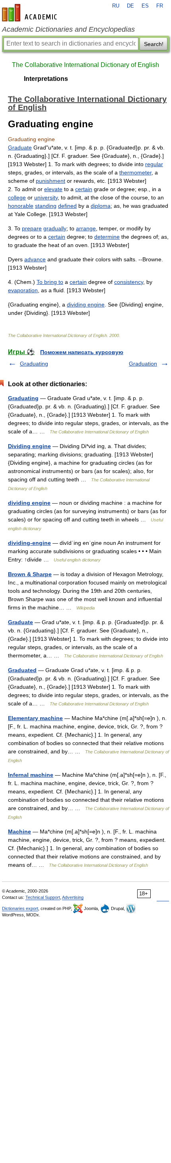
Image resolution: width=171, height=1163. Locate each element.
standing (45, 206)
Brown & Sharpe (30, 574)
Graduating (34, 363)
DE (130, 6)
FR (159, 6)
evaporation (23, 290)
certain (83, 189)
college (17, 197)
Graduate (20, 147)
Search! (153, 44)
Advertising (73, 897)
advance (35, 259)
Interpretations (46, 78)
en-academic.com (30, 12)
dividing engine (86, 304)
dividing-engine (29, 543)
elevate (53, 189)
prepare (32, 228)
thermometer (135, 172)
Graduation (143, 363)
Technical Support (42, 897)
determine (107, 237)
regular (154, 164)
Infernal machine (30, 775)
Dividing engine (29, 446)
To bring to (50, 282)
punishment (50, 181)
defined (67, 206)
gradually (54, 228)
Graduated (22, 670)
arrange (86, 228)
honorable (20, 206)
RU (115, 6)
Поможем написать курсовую (81, 352)
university (46, 197)
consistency (128, 282)
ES (145, 6)
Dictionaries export (20, 908)
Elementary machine (35, 718)
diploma (101, 206)
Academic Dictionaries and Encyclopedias (68, 29)
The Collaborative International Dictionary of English (85, 64)
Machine (19, 831)
